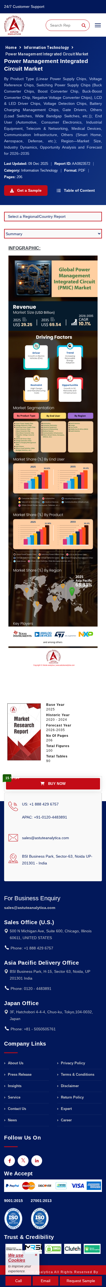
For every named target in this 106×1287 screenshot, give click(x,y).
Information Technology (46, 47)
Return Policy (72, 1097)
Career (66, 1120)
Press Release (19, 1074)
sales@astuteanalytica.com (45, 838)
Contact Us (16, 1109)
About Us (15, 1063)
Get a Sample (29, 190)
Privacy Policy (72, 1063)
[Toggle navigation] (98, 27)
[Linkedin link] (36, 1160)
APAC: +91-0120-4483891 (44, 817)
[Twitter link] (23, 1160)
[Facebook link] (9, 1160)
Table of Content (79, 190)
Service (13, 1097)
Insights (14, 1086)
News (12, 1120)
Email (45, 1281)
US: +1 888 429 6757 (40, 804)
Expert (66, 1109)
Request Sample (81, 1281)
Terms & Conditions (77, 1074)
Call (18, 1281)
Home (11, 47)
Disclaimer (69, 1086)
